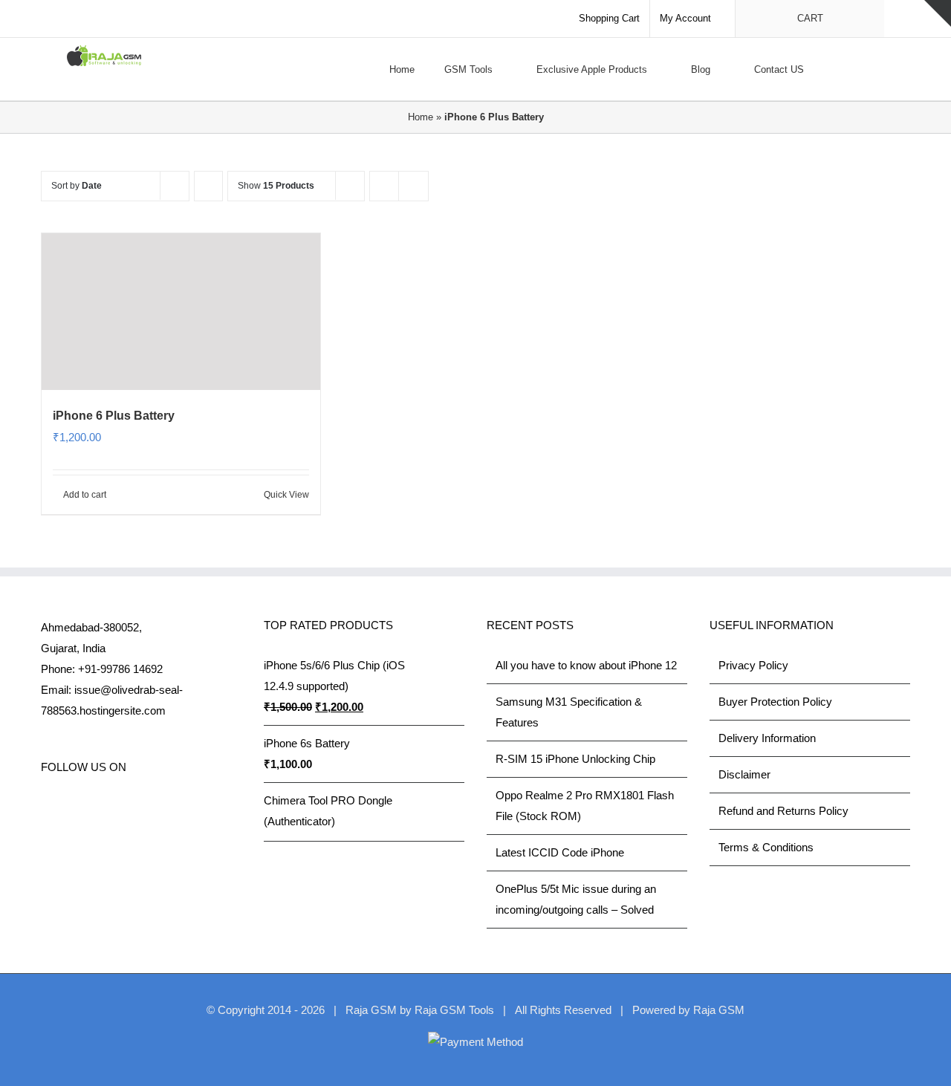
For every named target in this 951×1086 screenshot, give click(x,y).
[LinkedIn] (125, 807)
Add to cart (84, 495)
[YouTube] (105, 807)
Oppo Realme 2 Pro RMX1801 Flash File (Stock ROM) (585, 805)
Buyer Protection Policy (775, 701)
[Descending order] (208, 186)
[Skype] (145, 807)
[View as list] (413, 186)
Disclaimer (744, 774)
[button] (880, 69)
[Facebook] (45, 807)
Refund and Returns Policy (783, 810)
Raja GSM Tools (454, 1010)
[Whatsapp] (165, 807)
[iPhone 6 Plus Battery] (181, 311)
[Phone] (205, 807)
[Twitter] (65, 807)
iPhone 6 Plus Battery (114, 415)
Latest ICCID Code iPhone (560, 852)
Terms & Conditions (766, 847)
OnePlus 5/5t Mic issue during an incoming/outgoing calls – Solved (576, 899)
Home (420, 117)
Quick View (286, 495)
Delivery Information (767, 738)
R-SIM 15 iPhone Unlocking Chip (575, 758)
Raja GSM (718, 1010)
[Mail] (185, 807)
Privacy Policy (753, 665)
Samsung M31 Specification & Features (569, 712)
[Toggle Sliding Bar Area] (937, 13)
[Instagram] (85, 807)
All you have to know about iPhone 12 (586, 665)
